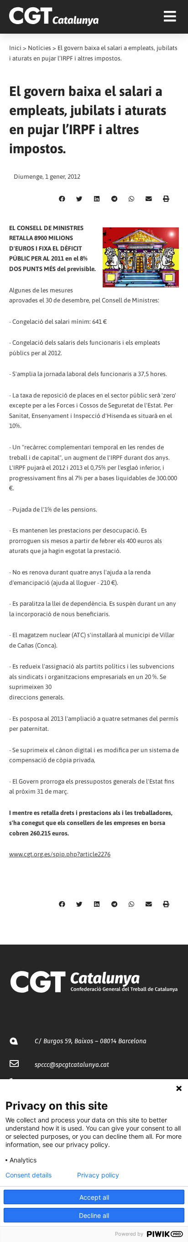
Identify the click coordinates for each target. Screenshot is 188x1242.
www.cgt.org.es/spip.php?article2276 (59, 854)
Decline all (94, 1215)
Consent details (28, 1175)
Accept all (94, 1197)
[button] (62, 199)
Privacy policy (98, 1175)
